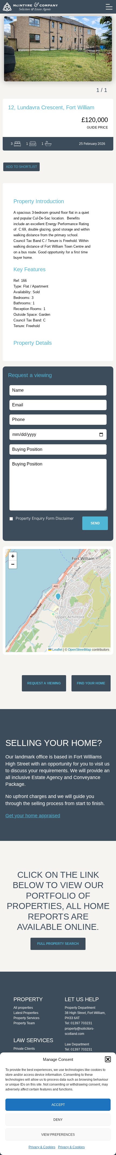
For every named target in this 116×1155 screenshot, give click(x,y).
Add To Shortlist (21, 167)
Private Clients (24, 1049)
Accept (58, 1105)
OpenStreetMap (79, 650)
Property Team (24, 1023)
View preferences (58, 1135)
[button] (108, 1059)
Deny (58, 1120)
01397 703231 (81, 1023)
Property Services (26, 1018)
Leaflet (57, 650)
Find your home (91, 683)
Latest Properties (25, 1013)
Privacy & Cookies (42, 1147)
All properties (23, 1008)
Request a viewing (44, 683)
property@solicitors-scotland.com (79, 1031)
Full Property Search (58, 944)
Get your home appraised (32, 815)
